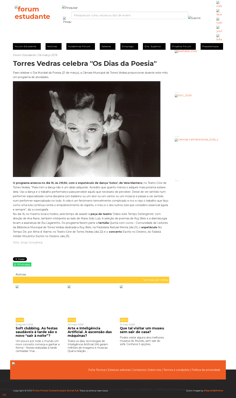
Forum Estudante (25, 46)
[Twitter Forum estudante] (219, 21)
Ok (4, 395)
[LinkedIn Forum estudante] (219, 38)
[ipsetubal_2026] (199, 70)
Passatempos (210, 46)
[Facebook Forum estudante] (219, 13)
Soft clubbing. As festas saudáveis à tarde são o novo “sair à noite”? (37, 332)
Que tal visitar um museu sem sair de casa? (142, 330)
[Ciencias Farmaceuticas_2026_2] (199, 159)
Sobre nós (154, 370)
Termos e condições (176, 370)
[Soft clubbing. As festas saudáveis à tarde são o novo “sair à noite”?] (40, 303)
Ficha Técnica (96, 370)
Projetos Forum (181, 46)
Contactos (139, 370)
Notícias (52, 46)
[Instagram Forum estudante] (219, 4)
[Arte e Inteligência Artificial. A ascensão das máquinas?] (91, 303)
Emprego (128, 46)
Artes (164, 280)
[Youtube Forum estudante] (219, 29)
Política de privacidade (206, 370)
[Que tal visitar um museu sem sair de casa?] (143, 303)
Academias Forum (79, 46)
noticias (20, 274)
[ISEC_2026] (199, 114)
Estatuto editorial (119, 370)
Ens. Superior (153, 46)
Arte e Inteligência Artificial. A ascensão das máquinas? (90, 332)
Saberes (106, 46)
